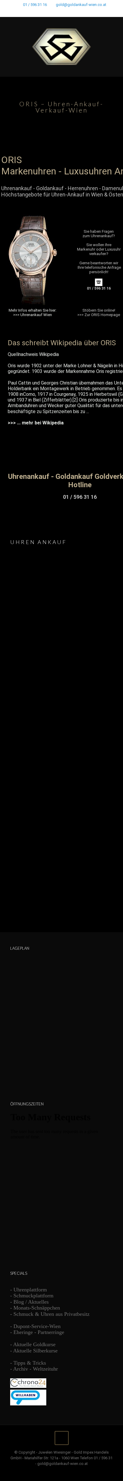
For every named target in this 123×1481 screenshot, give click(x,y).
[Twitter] (58, 12)
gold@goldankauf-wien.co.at (81, 4)
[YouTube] (65, 12)
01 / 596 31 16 (35, 4)
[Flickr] (73, 12)
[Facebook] (50, 12)
